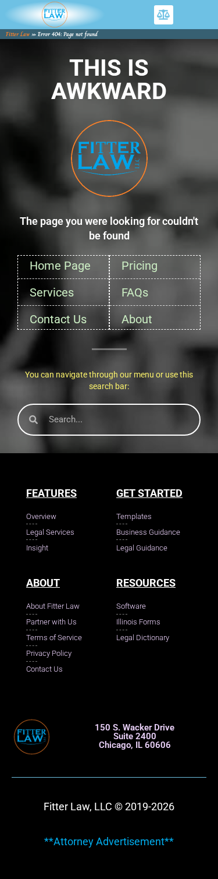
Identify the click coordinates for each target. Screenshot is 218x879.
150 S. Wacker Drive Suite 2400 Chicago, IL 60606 (134, 736)
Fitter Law (18, 34)
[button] (163, 14)
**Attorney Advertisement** (109, 841)
